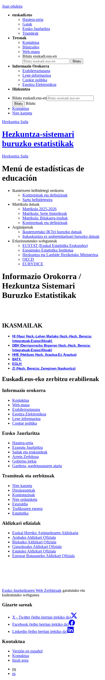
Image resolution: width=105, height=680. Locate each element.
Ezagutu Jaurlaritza (27, 447)
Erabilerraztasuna (36, 71)
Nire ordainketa (24, 499)
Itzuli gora (20, 660)
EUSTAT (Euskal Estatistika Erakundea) (55, 245)
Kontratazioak (23, 495)
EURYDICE (32, 264)
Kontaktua (30, 42)
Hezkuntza (15, 156)
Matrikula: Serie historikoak (44, 213)
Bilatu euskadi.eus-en (39, 56)
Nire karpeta (22, 113)
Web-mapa (31, 51)
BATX (16, 359)
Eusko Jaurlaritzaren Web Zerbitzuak (31, 590)
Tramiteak (30, 33)
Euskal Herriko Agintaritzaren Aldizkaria (45, 533)
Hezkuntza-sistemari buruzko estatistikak (38, 138)
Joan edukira (12, 6)
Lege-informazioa (36, 75)
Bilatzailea (30, 47)
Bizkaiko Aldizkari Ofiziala (34, 542)
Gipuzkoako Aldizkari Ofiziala (37, 546)
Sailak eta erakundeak (29, 452)
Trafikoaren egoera (27, 508)
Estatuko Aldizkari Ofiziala (34, 551)
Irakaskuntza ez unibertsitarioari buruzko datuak (60, 236)
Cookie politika (34, 80)
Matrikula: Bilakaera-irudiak (45, 218)
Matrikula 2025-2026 (39, 209)
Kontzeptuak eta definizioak (45, 195)
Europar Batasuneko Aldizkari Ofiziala (43, 556)
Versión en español (27, 651)
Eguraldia (20, 504)
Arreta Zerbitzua (25, 456)
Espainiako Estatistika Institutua (47, 250)
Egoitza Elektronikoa (39, 84)
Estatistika (20, 513)
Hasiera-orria (32, 19)
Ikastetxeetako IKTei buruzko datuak (52, 232)
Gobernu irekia (24, 461)
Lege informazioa (26, 418)
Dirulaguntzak (23, 490)
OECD (28, 259)
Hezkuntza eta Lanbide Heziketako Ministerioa (60, 255)
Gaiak (27, 24)
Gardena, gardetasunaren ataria (37, 466)
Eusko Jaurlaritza (36, 29)
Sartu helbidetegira (37, 200)
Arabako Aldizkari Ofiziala (34, 537)
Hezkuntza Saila (15, 122)
